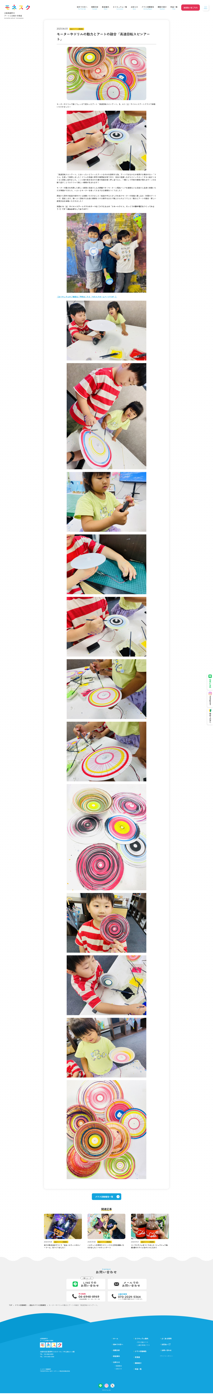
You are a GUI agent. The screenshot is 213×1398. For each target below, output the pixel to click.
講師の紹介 (162, 7)
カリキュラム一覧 (120, 7)
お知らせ (134, 7)
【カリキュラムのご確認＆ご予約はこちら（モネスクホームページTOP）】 (87, 296)
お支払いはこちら (190, 7)
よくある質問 (167, 1338)
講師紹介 (138, 1363)
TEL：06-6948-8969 (46, 1354)
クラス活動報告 (148, 7)
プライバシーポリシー (166, 1356)
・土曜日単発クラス (143, 1345)
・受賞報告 (118, 1366)
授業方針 (94, 7)
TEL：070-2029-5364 (47, 1356)
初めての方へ (82, 7)
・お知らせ (118, 1369)
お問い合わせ (167, 1350)
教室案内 (105, 7)
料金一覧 (174, 7)
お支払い (165, 1344)
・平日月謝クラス (142, 1342)
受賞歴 (137, 1357)
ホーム (115, 1338)
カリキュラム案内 (141, 1338)
